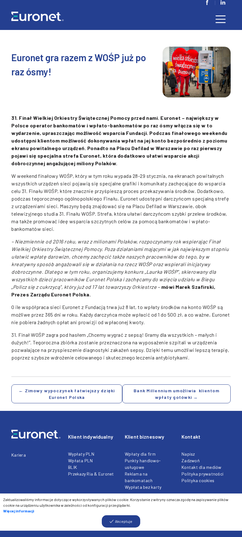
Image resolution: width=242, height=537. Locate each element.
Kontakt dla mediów (202, 467)
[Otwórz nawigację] (220, 18)
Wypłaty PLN (81, 454)
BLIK (72, 467)
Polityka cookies (198, 480)
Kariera (18, 455)
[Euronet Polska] (45, 18)
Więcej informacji (18, 511)
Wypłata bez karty (143, 487)
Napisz (188, 454)
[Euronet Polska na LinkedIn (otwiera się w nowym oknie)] (223, 2)
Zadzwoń (191, 460)
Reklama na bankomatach (139, 477)
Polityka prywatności (202, 473)
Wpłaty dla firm (140, 454)
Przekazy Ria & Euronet (91, 473)
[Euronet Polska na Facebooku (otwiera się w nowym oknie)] (207, 2)
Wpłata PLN (80, 460)
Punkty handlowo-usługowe (143, 464)
